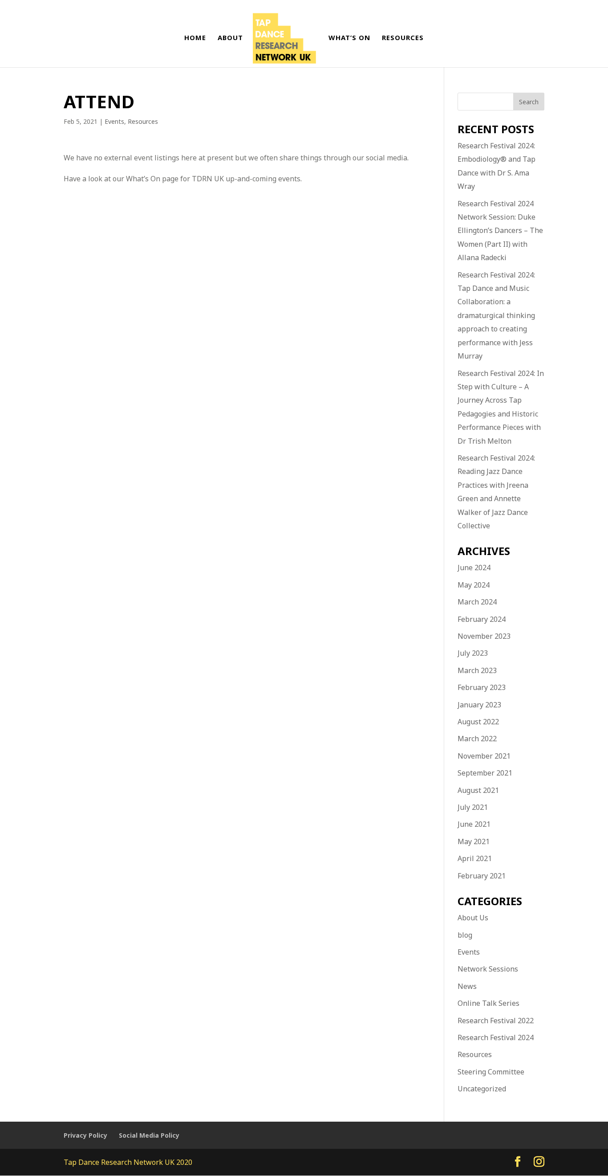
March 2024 (477, 602)
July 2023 (473, 653)
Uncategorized (482, 1089)
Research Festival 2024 (496, 1037)
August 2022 (478, 722)
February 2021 (482, 876)
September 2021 (485, 773)
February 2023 (482, 687)
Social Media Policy (149, 1135)
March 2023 (477, 670)
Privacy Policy (85, 1135)
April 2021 (475, 858)
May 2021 (474, 841)
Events (114, 121)
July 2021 (473, 807)
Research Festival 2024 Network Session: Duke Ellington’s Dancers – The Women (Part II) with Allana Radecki (500, 231)
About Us (473, 918)
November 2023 (484, 636)
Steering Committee (491, 1072)
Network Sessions (488, 969)
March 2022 (477, 738)
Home (195, 38)
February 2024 (482, 619)
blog (465, 935)
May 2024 (474, 585)
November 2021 (484, 756)
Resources (403, 38)
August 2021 (478, 790)
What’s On (349, 38)
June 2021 (474, 824)
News (467, 986)
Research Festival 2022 (496, 1020)
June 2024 (474, 567)
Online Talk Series (488, 1003)
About (230, 38)
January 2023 (479, 705)
